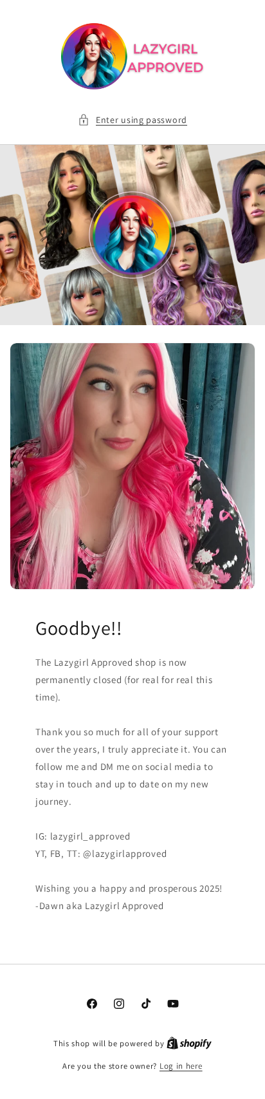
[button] (132, 120)
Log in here (181, 1065)
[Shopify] (189, 1043)
